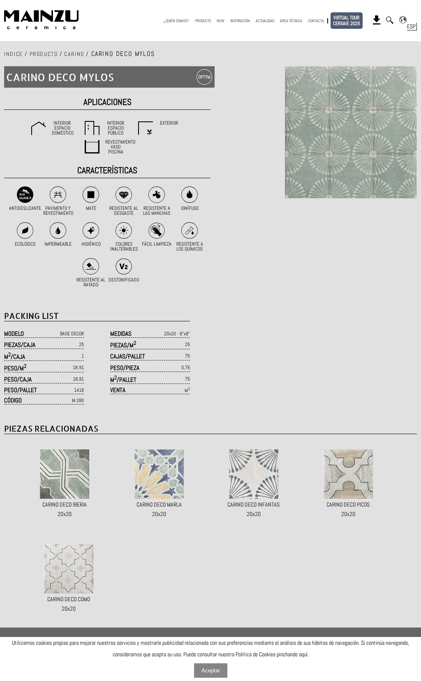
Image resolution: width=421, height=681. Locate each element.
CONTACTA (316, 20)
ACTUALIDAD (265, 20)
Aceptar (210, 670)
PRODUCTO (203, 20)
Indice (13, 54)
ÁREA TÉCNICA (291, 20)
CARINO (74, 54)
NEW (220, 20)
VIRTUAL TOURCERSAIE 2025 (346, 20)
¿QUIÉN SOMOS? (176, 20)
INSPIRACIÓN (240, 20)
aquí (303, 654)
